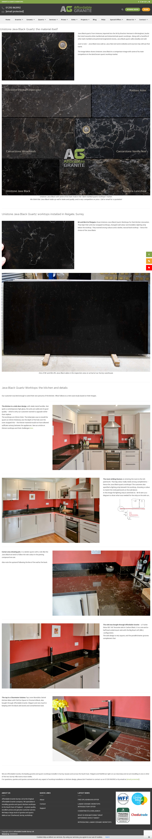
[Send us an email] (145, 1)
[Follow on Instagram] (141, 1)
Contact (43, 804)
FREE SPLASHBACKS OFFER (88, 800)
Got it (107, 837)
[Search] (122, 9)
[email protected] (133, 779)
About (42, 800)
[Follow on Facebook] (138, 1)
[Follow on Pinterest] (149, 1)
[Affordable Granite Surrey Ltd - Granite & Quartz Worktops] (76, 9)
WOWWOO (14, 834)
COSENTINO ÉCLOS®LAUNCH (89, 811)
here (31, 428)
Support (43, 808)
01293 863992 (13, 7)
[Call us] (147, 1)
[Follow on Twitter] (143, 1)
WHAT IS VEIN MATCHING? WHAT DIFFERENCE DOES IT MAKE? (90, 816)
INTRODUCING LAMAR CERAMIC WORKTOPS (94, 822)
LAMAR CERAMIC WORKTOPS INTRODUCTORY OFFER (89, 805)
